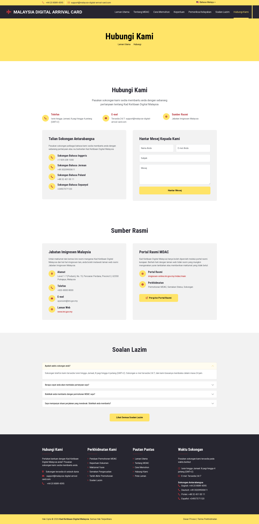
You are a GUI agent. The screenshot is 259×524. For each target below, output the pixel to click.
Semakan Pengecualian (100, 471)
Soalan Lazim (222, 12)
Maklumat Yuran (97, 467)
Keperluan (179, 12)
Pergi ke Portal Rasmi (160, 298)
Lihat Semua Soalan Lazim (129, 417)
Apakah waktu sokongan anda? (57, 366)
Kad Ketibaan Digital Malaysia (74, 519)
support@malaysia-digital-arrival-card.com (91, 2)
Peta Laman (140, 476)
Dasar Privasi (189, 519)
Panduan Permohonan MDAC (103, 458)
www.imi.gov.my (64, 311)
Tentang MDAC (141, 12)
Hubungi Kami (241, 12)
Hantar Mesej (175, 190)
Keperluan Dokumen (99, 463)
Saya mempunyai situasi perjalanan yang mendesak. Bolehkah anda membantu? (78, 403)
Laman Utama (122, 12)
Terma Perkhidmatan (207, 519)
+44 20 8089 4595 (54, 2)
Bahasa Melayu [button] (205, 2)
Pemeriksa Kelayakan (200, 12)
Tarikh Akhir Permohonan (101, 476)
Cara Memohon (161, 12)
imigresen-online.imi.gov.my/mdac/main (167, 276)
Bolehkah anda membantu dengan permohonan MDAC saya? (70, 394)
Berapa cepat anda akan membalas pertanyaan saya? (67, 385)
